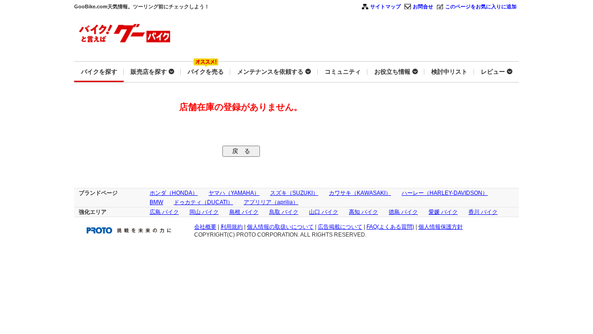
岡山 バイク (204, 212)
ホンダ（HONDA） (174, 193)
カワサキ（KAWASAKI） (360, 193)
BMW (156, 202)
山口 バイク (323, 212)
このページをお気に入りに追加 (481, 6)
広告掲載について (340, 227)
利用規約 (232, 227)
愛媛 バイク (443, 212)
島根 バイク (244, 212)
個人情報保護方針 (440, 227)
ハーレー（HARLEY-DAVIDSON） (445, 193)
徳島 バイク (403, 212)
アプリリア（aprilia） (271, 202)
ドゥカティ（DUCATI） (203, 202)
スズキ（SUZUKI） (294, 193)
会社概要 (205, 227)
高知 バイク (363, 212)
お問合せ (423, 6)
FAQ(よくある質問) (390, 227)
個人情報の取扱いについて (280, 227)
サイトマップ (385, 6)
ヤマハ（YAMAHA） (233, 193)
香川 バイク (483, 212)
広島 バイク (164, 212)
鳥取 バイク (283, 212)
